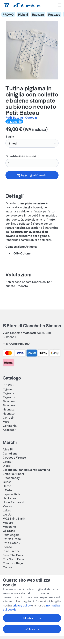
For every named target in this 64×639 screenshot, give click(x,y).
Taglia (9, 136)
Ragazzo (54, 14)
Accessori (9, 430)
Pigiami (23, 14)
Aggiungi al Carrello (33, 175)
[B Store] (23, 5)
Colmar (7, 461)
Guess (7, 482)
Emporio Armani (13, 474)
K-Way (7, 506)
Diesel (7, 465)
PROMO (8, 14)
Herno (7, 486)
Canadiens (10, 453)
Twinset (8, 567)
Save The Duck (13, 555)
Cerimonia (10, 426)
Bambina (9, 401)
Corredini (31, 117)
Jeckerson (10, 498)
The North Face (13, 559)
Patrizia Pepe (12, 539)
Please (7, 547)
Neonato (9, 413)
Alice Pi (8, 449)
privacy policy (21, 605)
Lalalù (7, 510)
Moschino (9, 526)
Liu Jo (7, 514)
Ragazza (38, 14)
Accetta (34, 629)
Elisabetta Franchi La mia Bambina (26, 470)
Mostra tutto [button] (32, 618)
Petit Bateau (14, 117)
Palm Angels (11, 535)
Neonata (9, 409)
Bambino (9, 405)
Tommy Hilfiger (13, 563)
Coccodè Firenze (14, 457)
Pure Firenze (11, 551)
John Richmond (13, 502)
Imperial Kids (11, 494)
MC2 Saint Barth (14, 518)
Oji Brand (9, 531)
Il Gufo (7, 490)
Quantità (22, 156)
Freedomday (11, 478)
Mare (6, 421)
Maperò (8, 522)
